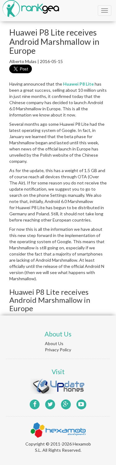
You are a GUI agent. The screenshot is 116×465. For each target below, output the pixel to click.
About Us (54, 343)
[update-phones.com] (58, 385)
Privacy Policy (58, 349)
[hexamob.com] (58, 429)
